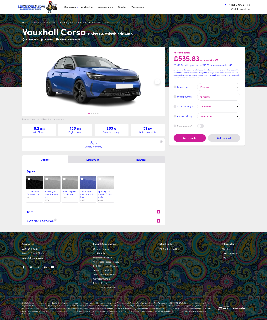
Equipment (92, 159)
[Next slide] (157, 81)
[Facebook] (23, 267)
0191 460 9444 (30, 249)
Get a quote (189, 138)
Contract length (185, 106)
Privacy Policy (100, 282)
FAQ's (225, 257)
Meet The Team (230, 253)
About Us (226, 248)
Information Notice (102, 257)
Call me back (224, 138)
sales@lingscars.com (33, 257)
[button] (89, 113)
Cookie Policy (100, 253)
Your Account (137, 6)
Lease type (182, 86)
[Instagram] (38, 267)
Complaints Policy (102, 278)
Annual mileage (185, 116)
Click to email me (240, 9)
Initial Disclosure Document (107, 266)
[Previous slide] (29, 81)
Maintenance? (184, 125)
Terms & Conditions (102, 270)
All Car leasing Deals (170, 248)
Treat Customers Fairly (104, 274)
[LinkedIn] (45, 267)
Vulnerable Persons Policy (106, 261)
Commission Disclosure (104, 287)
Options (45, 159)
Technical (141, 159)
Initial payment (184, 96)
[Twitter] (30, 267)
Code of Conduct (101, 248)
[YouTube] (52, 267)
